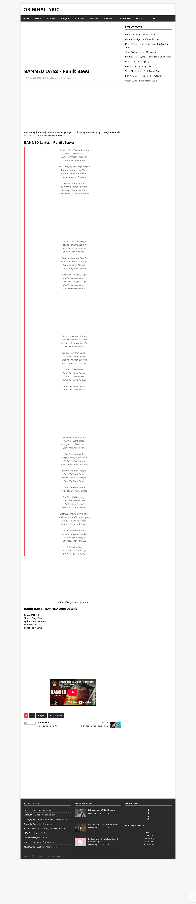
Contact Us (148, 835)
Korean (79, 18)
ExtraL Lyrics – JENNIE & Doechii (140, 34)
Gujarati (125, 18)
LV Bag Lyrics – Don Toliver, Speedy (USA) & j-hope (45, 819)
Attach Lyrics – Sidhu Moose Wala (141, 80)
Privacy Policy (148, 838)
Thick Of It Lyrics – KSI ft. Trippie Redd (143, 71)
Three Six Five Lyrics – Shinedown (140, 52)
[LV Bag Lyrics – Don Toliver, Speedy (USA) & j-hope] (80, 845)
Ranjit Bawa (56, 715)
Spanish (94, 18)
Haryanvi (109, 18)
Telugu (152, 18)
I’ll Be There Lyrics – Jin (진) (137, 61)
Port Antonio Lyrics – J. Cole (138, 66)
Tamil (139, 18)
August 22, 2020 (34, 78)
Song (63, 78)
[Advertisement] (72, 47)
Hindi (38, 18)
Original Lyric (50, 78)
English (51, 18)
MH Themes (63, 856)
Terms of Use (148, 844)
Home (26, 18)
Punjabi (65, 18)
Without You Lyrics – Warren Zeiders (142, 39)
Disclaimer (148, 841)
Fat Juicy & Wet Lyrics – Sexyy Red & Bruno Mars (148, 56)
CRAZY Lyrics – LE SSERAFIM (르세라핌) (143, 76)
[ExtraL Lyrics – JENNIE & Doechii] (80, 815)
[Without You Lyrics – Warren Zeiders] (80, 830)
